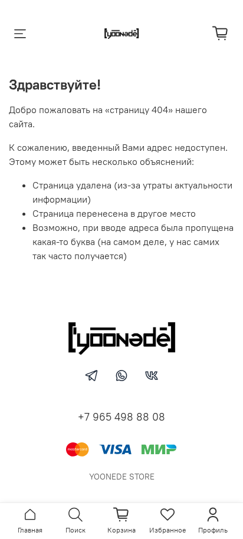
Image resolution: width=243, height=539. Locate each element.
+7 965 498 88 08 (121, 417)
